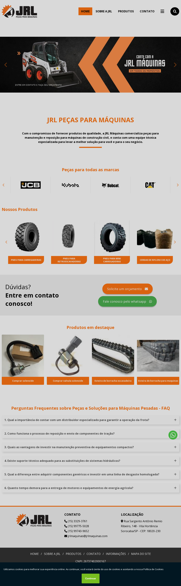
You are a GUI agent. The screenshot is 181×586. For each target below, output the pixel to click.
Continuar (90, 578)
